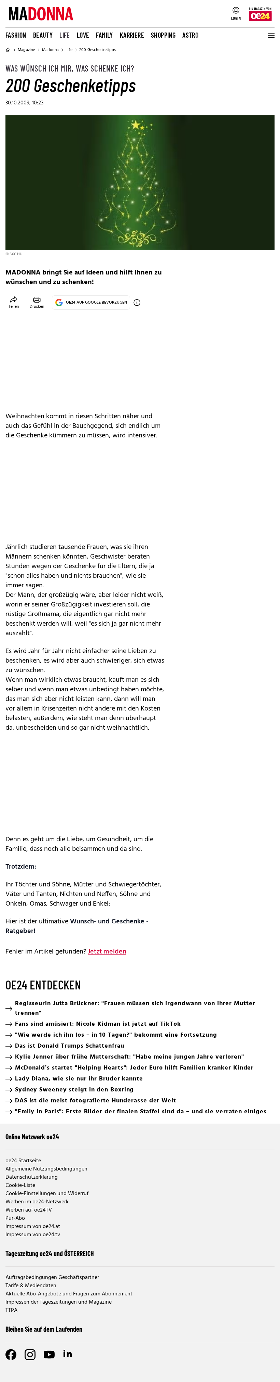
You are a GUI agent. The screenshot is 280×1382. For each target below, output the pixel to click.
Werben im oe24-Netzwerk (37, 1202)
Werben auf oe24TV (28, 1210)
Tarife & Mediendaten (30, 1285)
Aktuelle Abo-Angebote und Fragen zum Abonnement (68, 1294)
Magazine (26, 50)
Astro (190, 35)
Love (83, 35)
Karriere (132, 35)
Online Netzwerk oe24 (32, 1137)
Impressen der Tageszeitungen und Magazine (58, 1302)
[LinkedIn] (68, 1354)
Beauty (43, 35)
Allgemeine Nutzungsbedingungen (46, 1169)
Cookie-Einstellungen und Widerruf (46, 1193)
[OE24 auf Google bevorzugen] (137, 302)
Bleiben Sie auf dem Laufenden (43, 1329)
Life (64, 35)
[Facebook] (10, 1354)
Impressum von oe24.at (32, 1226)
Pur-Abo (15, 1218)
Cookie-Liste (20, 1185)
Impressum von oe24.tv (32, 1234)
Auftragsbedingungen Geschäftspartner (52, 1277)
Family (104, 35)
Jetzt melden (107, 952)
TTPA (11, 1310)
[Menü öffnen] (270, 35)
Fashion (15, 35)
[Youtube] (49, 1354)
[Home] (8, 50)
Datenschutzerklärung (31, 1177)
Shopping (163, 35)
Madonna (50, 50)
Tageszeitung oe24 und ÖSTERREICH (49, 1253)
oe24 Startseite (23, 1160)
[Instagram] (30, 1354)
